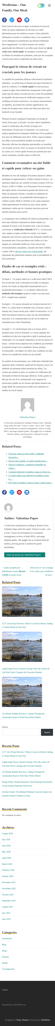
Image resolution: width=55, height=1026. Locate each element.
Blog (4, 944)
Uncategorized (8, 969)
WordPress (45, 1020)
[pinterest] (19, 19)
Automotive (7, 938)
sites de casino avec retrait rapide (29, 251)
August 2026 (7, 833)
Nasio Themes (22, 1020)
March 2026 (7, 864)
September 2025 (9, 901)
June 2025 (6, 919)
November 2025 (9, 888)
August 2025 (7, 907)
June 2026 (6, 845)
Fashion (5, 957)
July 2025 (6, 913)
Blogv (4, 951)
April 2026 (6, 858)
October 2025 (8, 895)
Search (5, 727)
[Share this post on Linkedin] (26, 19)
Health (5, 963)
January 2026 (7, 876)
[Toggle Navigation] (49, 5)
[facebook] (4, 19)
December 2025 (8, 882)
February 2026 (8, 870)
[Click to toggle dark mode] (41, 6)
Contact (5, 990)
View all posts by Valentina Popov (24, 554)
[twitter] (11, 19)
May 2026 (6, 852)
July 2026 (6, 839)
